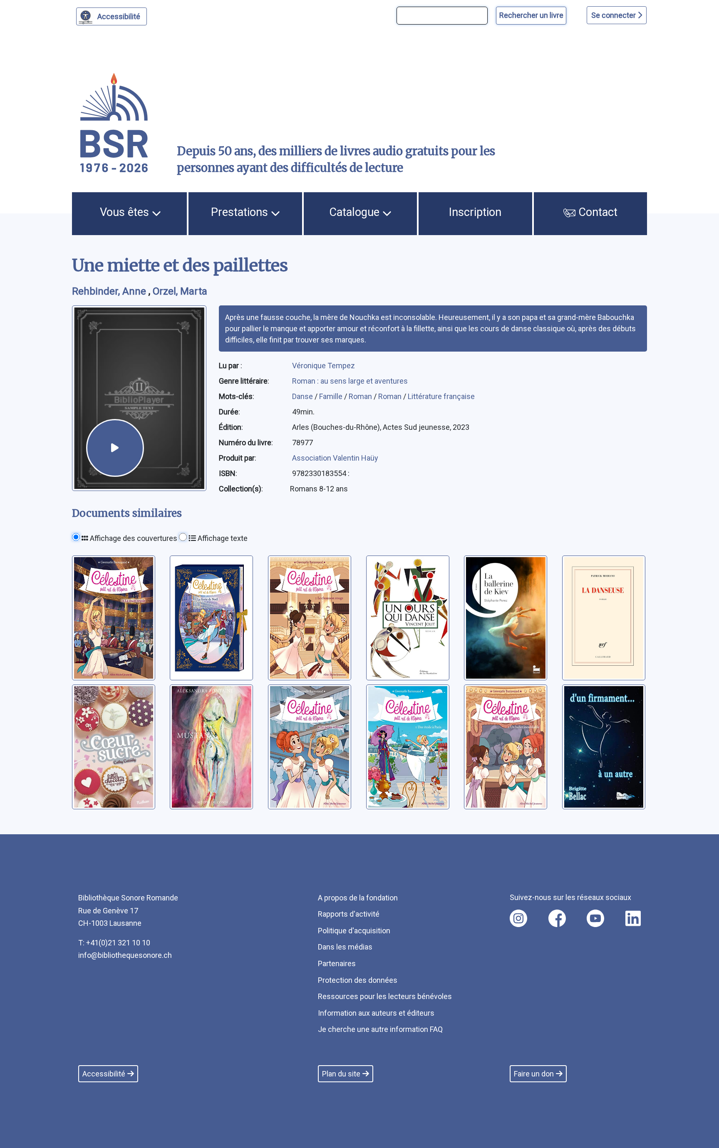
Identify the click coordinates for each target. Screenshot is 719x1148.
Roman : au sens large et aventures (350, 381)
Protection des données (357, 980)
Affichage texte (222, 538)
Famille (331, 396)
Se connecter (614, 15)
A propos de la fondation (358, 897)
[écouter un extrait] (115, 447)
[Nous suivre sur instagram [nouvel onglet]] (518, 918)
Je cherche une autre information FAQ (380, 1029)
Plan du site (341, 1073)
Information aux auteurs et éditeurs (376, 1013)
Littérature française (441, 396)
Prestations (241, 212)
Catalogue (355, 212)
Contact (596, 212)
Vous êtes (126, 212)
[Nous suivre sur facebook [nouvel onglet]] (557, 918)
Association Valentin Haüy (335, 458)
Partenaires (337, 963)
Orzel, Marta (180, 291)
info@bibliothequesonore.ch (125, 955)
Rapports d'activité (348, 914)
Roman (361, 396)
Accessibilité (118, 16)
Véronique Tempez (323, 365)
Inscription (475, 212)
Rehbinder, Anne (110, 291)
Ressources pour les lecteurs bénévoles (385, 996)
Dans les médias (345, 946)
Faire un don (534, 1073)
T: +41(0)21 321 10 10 (114, 942)
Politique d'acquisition (354, 930)
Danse (303, 396)
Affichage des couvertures (132, 538)
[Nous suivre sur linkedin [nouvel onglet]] (633, 918)
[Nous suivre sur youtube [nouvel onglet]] (595, 918)
